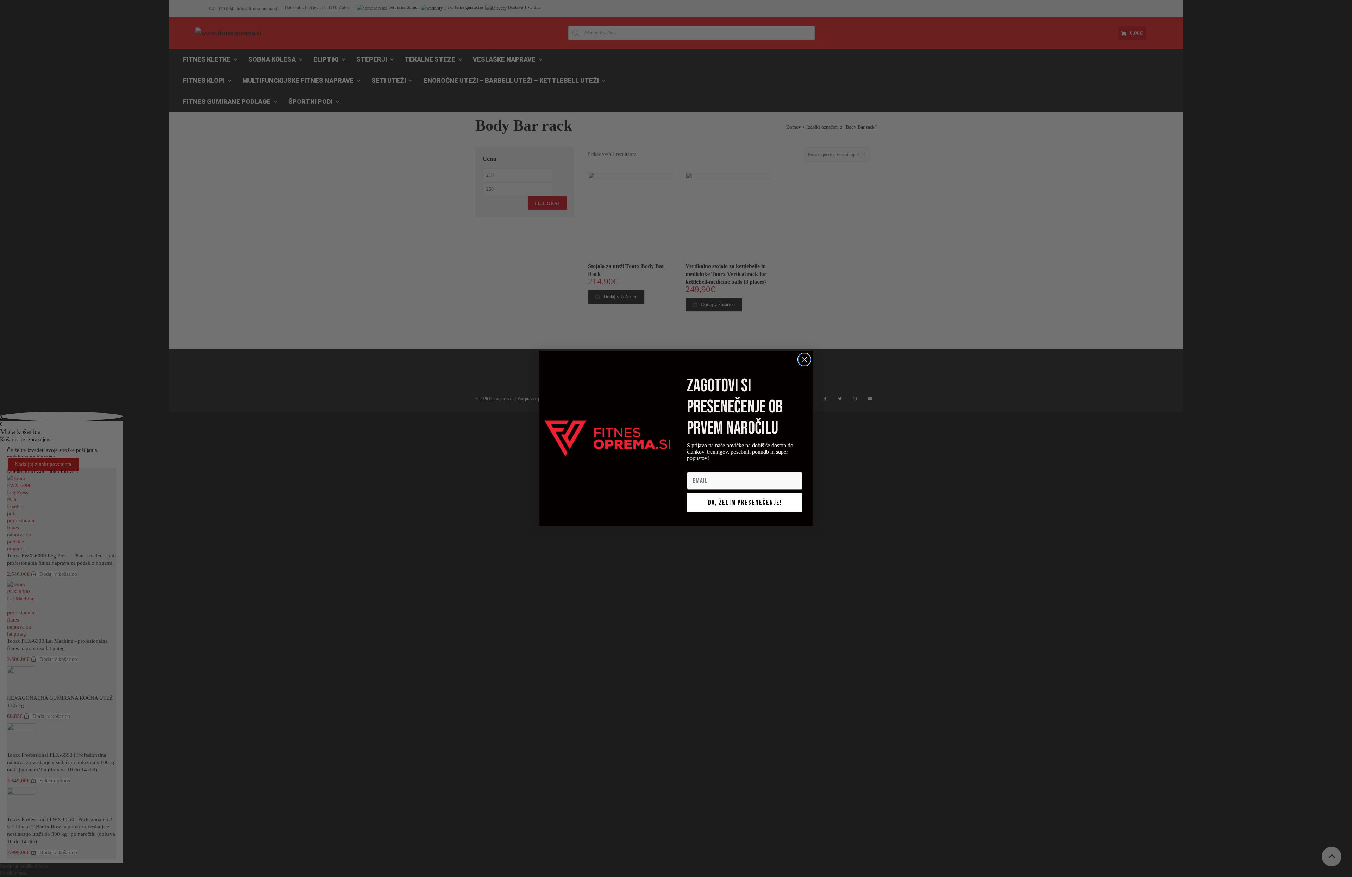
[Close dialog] (804, 359)
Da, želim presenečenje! (745, 502)
